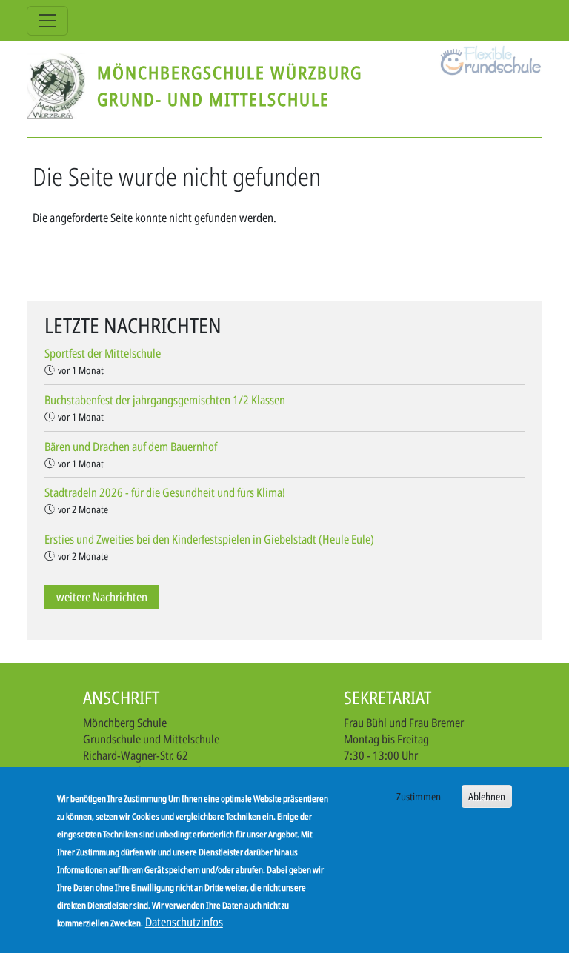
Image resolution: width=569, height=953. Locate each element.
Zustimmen (418, 796)
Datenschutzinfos (184, 922)
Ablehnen (486, 796)
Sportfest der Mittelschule (102, 353)
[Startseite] (62, 86)
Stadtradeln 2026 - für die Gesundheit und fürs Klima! (164, 492)
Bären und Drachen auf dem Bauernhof (130, 446)
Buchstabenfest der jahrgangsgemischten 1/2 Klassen (164, 400)
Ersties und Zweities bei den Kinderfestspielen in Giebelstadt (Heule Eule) (209, 539)
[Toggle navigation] (47, 21)
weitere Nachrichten (101, 597)
